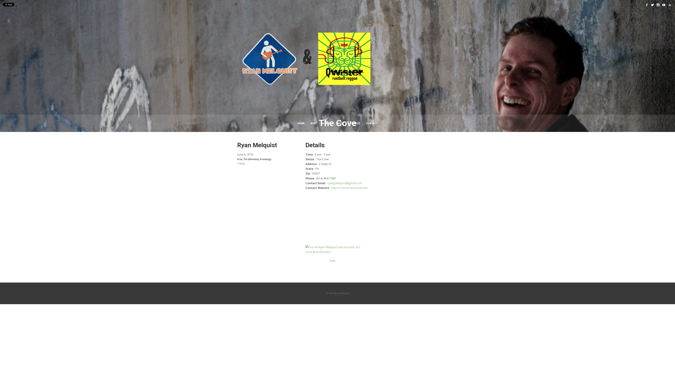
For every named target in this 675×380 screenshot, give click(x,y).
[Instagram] (658, 5)
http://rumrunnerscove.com (349, 188)
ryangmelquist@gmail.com (344, 183)
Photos (355, 123)
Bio (313, 123)
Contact (372, 123)
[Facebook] (646, 5)
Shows (325, 123)
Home (301, 123)
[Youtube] (663, 5)
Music (340, 123)
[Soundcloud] (669, 5)
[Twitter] (652, 5)
